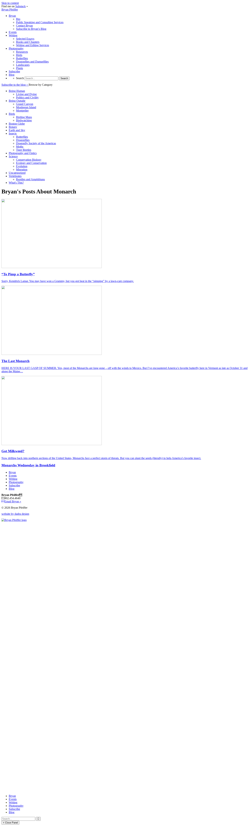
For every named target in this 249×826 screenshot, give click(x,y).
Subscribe (14, 485)
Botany (13, 126)
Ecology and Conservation (31, 163)
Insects (13, 133)
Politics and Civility (27, 97)
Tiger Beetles (23, 149)
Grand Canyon (24, 104)
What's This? (16, 182)
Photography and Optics (23, 153)
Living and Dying (26, 94)
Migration (21, 169)
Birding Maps (24, 117)
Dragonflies (23, 140)
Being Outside (17, 100)
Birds (12, 113)
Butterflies (22, 136)
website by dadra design (15, 513)
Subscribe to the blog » (15, 84)
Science (13, 156)
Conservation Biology (28, 159)
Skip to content (10, 3)
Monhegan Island (26, 107)
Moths (19, 146)
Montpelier (22, 110)
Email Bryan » (11, 501)
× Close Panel (10, 822)
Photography (16, 482)
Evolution (21, 166)
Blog (11, 488)
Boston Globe (17, 123)
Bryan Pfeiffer (9, 9)
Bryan (12, 472)
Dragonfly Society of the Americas (36, 143)
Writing (13, 478)
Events (13, 475)
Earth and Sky (17, 130)
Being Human (17, 90)
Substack (20, 6)
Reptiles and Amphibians (30, 179)
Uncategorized (17, 172)
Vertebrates (15, 176)
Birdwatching (24, 120)
